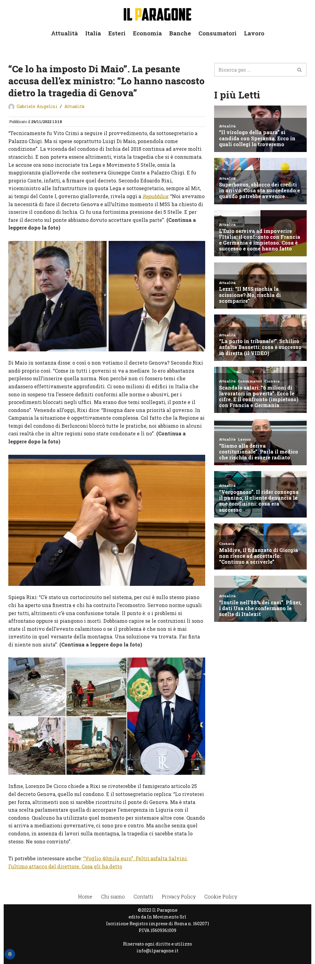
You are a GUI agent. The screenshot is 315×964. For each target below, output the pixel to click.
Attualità (64, 33)
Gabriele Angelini (37, 106)
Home (85, 896)
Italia (93, 33)
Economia (147, 33)
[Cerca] (300, 70)
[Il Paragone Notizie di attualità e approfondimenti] (157, 13)
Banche (180, 33)
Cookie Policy (220, 896)
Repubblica (155, 196)
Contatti (143, 896)
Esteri (117, 33)
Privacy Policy (179, 896)
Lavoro (254, 33)
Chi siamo (113, 896)
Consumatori (217, 33)
